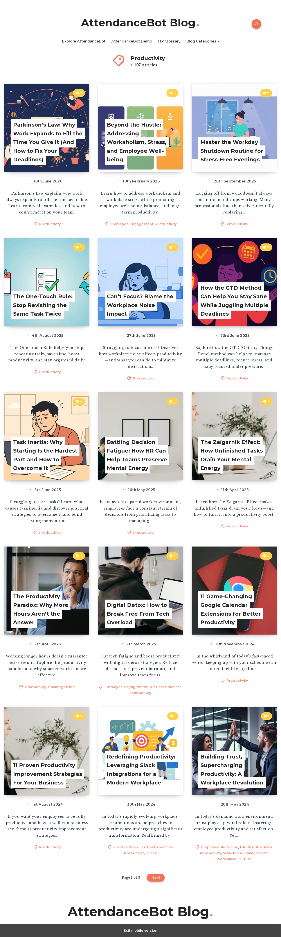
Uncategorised (61, 687)
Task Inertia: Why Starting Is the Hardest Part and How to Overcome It (45, 455)
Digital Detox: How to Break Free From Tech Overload (138, 614)
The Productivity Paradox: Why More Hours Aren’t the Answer (40, 609)
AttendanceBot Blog (138, 23)
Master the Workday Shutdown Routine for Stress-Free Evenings (231, 151)
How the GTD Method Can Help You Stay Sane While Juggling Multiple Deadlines (234, 301)
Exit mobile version (141, 930)
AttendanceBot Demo (131, 41)
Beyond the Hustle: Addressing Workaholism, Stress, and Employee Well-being (136, 142)
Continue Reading (67, 158)
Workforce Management (245, 853)
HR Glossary (169, 41)
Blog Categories (201, 41)
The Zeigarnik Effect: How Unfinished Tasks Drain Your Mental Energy (231, 455)
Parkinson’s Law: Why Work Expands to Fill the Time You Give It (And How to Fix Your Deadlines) (48, 142)
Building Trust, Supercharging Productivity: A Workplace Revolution (231, 769)
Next (155, 877)
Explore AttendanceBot (83, 41)
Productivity (50, 224)
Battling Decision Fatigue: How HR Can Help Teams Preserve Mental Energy (137, 455)
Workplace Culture (234, 859)
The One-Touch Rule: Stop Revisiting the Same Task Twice (43, 305)
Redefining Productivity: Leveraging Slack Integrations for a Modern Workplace (141, 769)
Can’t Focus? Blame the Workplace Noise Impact (140, 305)
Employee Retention (219, 847)
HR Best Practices (165, 687)
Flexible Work (126, 847)
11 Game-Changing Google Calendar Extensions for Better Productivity (230, 609)
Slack (152, 853)
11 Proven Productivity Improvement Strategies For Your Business (47, 774)
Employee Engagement (131, 224)
